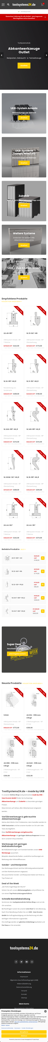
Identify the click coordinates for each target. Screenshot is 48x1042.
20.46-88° (8, 333)
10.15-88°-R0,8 (32, 477)
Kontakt (24, 994)
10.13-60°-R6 (31, 333)
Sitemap (24, 998)
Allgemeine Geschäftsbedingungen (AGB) (24, 980)
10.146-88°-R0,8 (33, 429)
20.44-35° (30, 525)
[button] (1, 55)
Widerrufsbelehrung (24, 984)
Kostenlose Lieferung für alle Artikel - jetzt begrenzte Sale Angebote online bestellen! (24, 17)
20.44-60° (8, 525)
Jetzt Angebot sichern (17, 654)
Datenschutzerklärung (24, 987)
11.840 (6, 715)
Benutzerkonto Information (24, 1008)
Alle (23, 549)
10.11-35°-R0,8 (32, 381)
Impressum (24, 977)
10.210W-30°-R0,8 (11, 477)
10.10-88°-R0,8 (10, 381)
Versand (24, 991)
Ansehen (24, 65)
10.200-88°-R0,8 (11, 429)
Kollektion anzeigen (11, 301)
